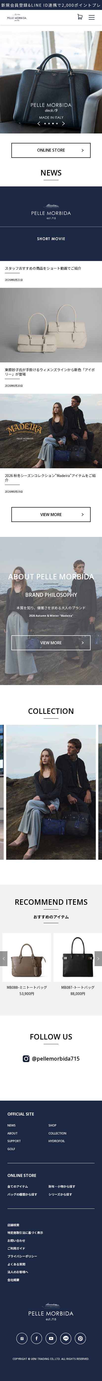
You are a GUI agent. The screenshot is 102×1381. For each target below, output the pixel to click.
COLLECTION (57, 1133)
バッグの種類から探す (22, 1194)
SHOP (52, 1125)
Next (63, 124)
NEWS (11, 1125)
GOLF (11, 1149)
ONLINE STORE (51, 150)
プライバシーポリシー (22, 1256)
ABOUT (12, 1133)
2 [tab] (49, 123)
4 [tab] (57, 123)
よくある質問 (16, 1264)
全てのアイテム (17, 1186)
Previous (39, 124)
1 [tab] (45, 123)
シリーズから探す (60, 1194)
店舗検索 (13, 1225)
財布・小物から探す (62, 1186)
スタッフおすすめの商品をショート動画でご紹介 (43, 268)
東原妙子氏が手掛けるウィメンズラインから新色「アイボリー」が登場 (50, 371)
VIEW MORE (51, 514)
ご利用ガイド (16, 1248)
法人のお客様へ (17, 1272)
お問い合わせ (16, 1241)
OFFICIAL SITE (20, 1114)
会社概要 (13, 1280)
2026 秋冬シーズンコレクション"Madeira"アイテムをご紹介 (50, 477)
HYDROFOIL (57, 1141)
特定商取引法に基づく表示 (25, 1233)
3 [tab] (53, 123)
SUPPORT (14, 1141)
